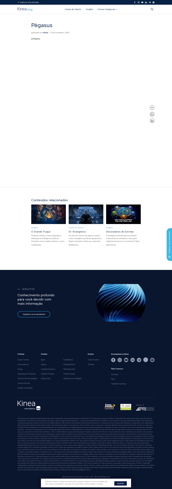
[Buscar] (152, 9)
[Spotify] (153, 2)
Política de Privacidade (27, 378)
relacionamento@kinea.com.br (81, 470)
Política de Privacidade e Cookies (91, 484)
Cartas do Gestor (73, 9)
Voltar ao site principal (29, 2)
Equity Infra (45, 378)
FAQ (113, 379)
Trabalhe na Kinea (118, 384)
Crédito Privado (47, 374)
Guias (20, 369)
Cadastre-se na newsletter (34, 314)
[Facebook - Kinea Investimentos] (113, 361)
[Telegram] (150, 2)
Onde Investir (93, 360)
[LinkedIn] (146, 2)
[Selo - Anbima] (126, 408)
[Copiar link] (152, 107)
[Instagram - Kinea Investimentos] (120, 361)
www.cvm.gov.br (114, 420)
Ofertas (91, 364)
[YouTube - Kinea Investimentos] (126, 361)
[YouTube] (142, 2)
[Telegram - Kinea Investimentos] (139, 361)
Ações (43, 364)
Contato (114, 374)
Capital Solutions (48, 369)
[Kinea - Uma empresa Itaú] (29, 409)
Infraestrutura (69, 364)
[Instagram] (138, 2)
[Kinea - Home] (25, 9)
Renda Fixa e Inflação (73, 378)
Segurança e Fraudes (27, 374)
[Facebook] (135, 2)
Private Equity (69, 374)
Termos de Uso (24, 383)
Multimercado (69, 369)
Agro (43, 360)
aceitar (120, 483)
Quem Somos (23, 360)
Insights (89, 9)
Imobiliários (68, 360)
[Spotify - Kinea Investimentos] (145, 361)
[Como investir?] (110, 408)
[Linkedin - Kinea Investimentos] (132, 361)
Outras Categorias (106, 9)
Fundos (44, 354)
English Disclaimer (25, 388)
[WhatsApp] (152, 114)
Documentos (23, 364)
